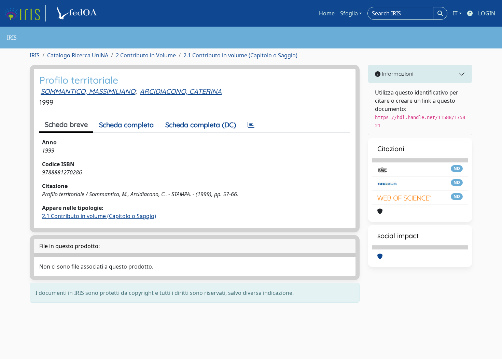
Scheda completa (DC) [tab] (200, 124)
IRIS (35, 55)
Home (327, 13)
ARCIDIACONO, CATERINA (181, 91)
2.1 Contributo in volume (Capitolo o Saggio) (240, 55)
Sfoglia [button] (349, 13)
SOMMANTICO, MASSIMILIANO (88, 91)
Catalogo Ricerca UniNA (77, 55)
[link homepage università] (77, 13)
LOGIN (486, 13)
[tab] (251, 125)
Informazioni (396, 73)
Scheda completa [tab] (126, 124)
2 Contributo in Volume (146, 55)
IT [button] (455, 13)
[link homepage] (25, 13)
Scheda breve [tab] (66, 124)
